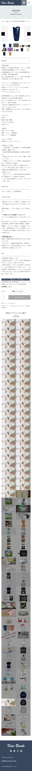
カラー (3, 291)
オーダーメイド (14, 305)
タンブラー (22, 305)
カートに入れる (19, 297)
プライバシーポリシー (7, 757)
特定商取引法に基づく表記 (8, 761)
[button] (3, 34)
